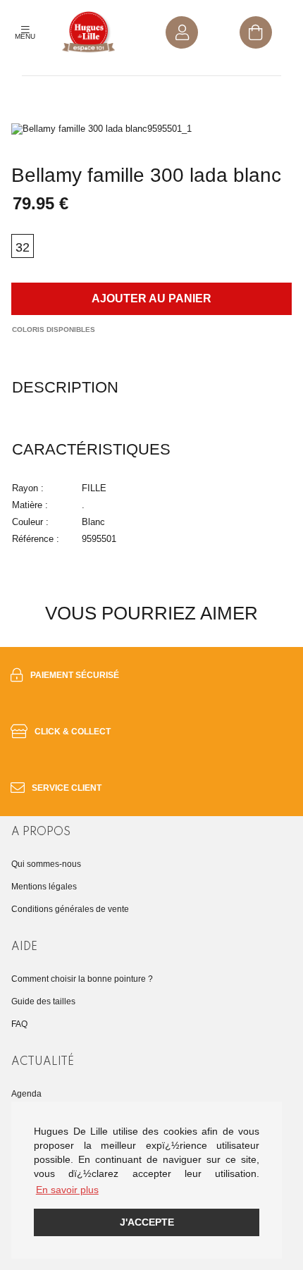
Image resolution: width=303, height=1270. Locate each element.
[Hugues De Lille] (89, 32)
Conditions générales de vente (70, 909)
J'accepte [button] (147, 1222)
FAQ (19, 1024)
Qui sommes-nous (46, 864)
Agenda (26, 1094)
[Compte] (182, 32)
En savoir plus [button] (67, 1189)
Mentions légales (44, 887)
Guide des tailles (43, 1001)
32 (23, 247)
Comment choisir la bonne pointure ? (82, 979)
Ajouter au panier (151, 298)
